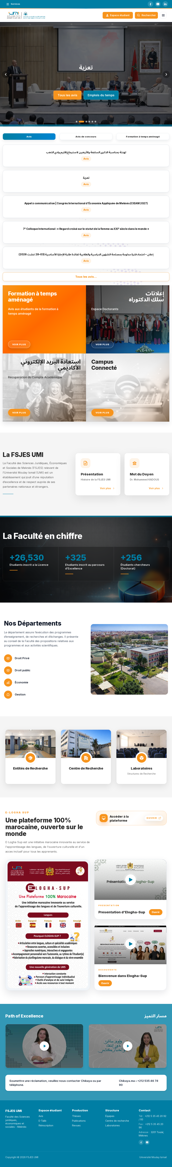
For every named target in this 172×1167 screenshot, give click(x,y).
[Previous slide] (5, 74)
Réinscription (46, 1125)
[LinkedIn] (165, 4)
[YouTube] (158, 4)
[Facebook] (150, 4)
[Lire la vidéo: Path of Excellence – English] (44, 1046)
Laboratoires (112, 1125)
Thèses (76, 1116)
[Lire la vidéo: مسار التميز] (127, 1046)
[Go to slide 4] (89, 121)
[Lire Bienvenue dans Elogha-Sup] (130, 944)
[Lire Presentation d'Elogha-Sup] (130, 879)
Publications (79, 1120)
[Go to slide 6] (95, 121)
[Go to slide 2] (79, 121)
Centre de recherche (117, 1120)
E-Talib (42, 1120)
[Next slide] (166, 74)
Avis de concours (86, 136)
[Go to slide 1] (76, 121)
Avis (29, 136)
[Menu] (163, 15)
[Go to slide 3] (84, 121)
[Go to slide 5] (92, 121)
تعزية (86, 67)
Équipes (109, 1116)
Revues (76, 1125)
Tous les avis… (86, 276)
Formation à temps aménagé (143, 136)
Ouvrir (156, 912)
